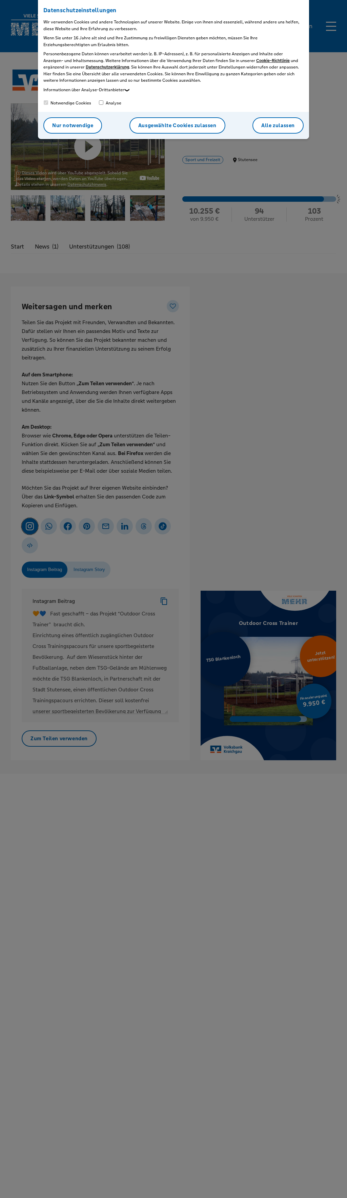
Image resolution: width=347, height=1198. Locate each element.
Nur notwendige (72, 125)
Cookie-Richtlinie (273, 60)
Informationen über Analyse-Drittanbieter (83, 90)
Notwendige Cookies (70, 103)
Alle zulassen (278, 125)
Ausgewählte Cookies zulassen (177, 125)
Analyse (113, 103)
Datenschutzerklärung (107, 67)
